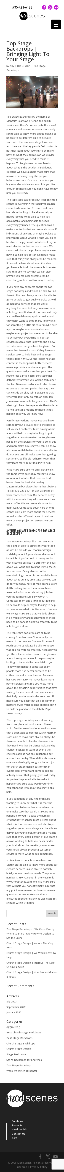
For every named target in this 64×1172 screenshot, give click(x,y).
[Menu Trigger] (56, 24)
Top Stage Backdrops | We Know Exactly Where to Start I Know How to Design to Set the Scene (30, 933)
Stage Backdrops (16, 1054)
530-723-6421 (22, 7)
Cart (14, 1138)
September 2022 (16, 1007)
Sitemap (22, 1167)
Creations (17, 1121)
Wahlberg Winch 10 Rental (21, 1071)
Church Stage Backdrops (20, 1043)
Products (17, 1125)
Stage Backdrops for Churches (24, 1060)
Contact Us (18, 1133)
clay (12, 66)
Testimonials (19, 1129)
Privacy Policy (38, 1167)
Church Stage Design (18, 1048)
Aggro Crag (13, 1027)
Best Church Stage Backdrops (23, 1032)
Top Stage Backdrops (19, 1065)
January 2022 (13, 1012)
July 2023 (11, 1001)
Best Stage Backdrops (19, 1038)
